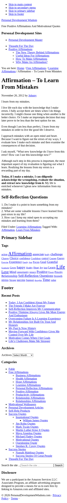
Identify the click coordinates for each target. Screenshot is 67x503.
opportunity (23, 272)
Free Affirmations (18, 372)
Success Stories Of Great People (34, 455)
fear (30, 262)
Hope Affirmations (26, 381)
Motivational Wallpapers (22, 404)
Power (51, 272)
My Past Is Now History (22, 328)
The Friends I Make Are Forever (27, 305)
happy (21, 267)
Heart (36, 267)
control (45, 258)
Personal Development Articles (26, 407)
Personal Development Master (26, 39)
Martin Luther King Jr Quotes (32, 430)
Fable (12, 368)
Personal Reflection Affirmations (34, 388)
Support (30, 280)
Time (46, 280)
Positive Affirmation (27, 391)
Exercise (4, 262)
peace (32, 272)
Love (5, 272)
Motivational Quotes (27, 439)
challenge (56, 254)
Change (5, 258)
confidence (24, 258)
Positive (42, 272)
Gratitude (5, 268)
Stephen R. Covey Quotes (30, 446)
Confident (36, 258)
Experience (15, 261)
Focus (36, 262)
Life (60, 267)
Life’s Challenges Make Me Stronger (29, 341)
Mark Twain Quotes (27, 426)
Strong (12, 280)
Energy (60, 258)
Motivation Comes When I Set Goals (29, 337)
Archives (6, 355)
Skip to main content (20, 4)
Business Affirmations (28, 375)
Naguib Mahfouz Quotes (30, 452)
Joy (41, 267)
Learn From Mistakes (28, 229)
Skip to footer (16, 14)
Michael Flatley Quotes (29, 436)
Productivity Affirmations (30, 394)
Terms (14, 498)
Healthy (29, 268)
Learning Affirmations (28, 226)
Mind (12, 272)
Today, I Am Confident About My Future (32, 302)
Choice (14, 258)
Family (25, 262)
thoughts (38, 280)
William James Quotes (35, 420)
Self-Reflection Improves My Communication (34, 308)
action (4, 254)
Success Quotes (17, 413)
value (53, 280)
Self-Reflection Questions (35, 276)
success (21, 280)
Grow (13, 267)
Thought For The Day (21, 458)
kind (46, 268)
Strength (58, 276)
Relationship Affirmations (30, 397)
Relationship (9, 276)
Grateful (52, 262)
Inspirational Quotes (27, 417)
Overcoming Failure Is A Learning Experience (35, 318)
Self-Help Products (19, 410)
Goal (43, 262)
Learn (52, 267)
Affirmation (8, 229)
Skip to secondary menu (22, 7)
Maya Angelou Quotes (28, 433)
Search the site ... (11, 465)
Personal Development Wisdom (19, 20)
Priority (58, 272)
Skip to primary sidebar (22, 10)
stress (5, 280)
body (47, 254)
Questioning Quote (26, 442)
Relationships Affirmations (31, 401)
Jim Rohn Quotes (25, 423)
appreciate (38, 254)
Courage (52, 258)
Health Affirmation (26, 378)
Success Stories (17, 449)
